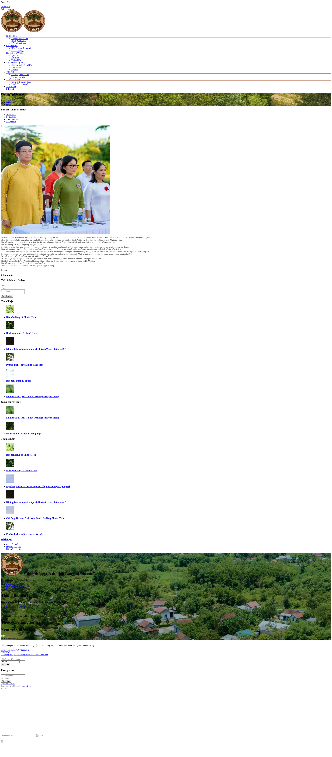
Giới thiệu (10, 102)
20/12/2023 (11, 115)
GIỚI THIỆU (12, 36)
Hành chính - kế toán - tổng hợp (23, 433)
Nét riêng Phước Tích (20, 75)
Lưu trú (14, 55)
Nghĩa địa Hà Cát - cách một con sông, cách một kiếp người (38, 486)
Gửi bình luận (7, 296)
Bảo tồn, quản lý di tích (18, 380)
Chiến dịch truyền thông (21, 82)
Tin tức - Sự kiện (18, 77)
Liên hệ (9, 589)
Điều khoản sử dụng (14, 587)
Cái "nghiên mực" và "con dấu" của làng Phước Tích (35, 518)
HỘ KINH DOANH (14, 53)
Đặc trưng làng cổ (18, 41)
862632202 (11, 611)
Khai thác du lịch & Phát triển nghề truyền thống (32, 396)
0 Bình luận (11, 117)
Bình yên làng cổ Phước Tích (21, 333)
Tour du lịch (16, 67)
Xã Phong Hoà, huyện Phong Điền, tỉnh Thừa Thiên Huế (24, 654)
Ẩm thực (15, 58)
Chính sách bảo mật (14, 584)
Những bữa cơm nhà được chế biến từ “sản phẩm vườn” (36, 349)
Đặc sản (14, 70)
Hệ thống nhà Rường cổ (21, 48)
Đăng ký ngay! (27, 686)
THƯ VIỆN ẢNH (13, 79)
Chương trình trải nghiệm (21, 65)
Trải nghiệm (16, 60)
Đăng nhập (6, 681)
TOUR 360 (11, 86)
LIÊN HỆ (10, 89)
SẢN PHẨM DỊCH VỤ (16, 62)
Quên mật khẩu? (8, 684)
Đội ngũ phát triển (18, 43)
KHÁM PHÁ (12, 45)
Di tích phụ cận (17, 50)
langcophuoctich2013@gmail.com (20, 607)
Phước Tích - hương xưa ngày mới (24, 364)
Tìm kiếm (5, 664)
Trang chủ (10, 100)
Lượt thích (11, 122)
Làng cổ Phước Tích (19, 38)
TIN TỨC (10, 72)
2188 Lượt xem (12, 119)
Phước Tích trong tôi (19, 84)
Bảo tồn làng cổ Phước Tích (21, 317)
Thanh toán (5, 6)
